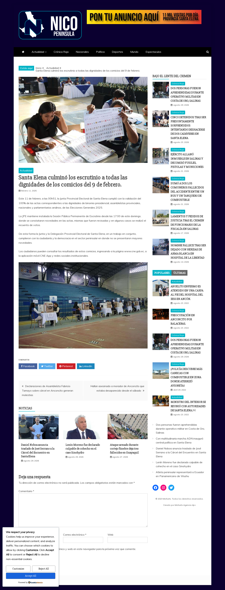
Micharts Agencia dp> (185, 505)
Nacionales (82, 51)
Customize (18, 568)
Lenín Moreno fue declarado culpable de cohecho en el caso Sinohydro (83, 448)
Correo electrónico (74, 534)
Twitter (48, 366)
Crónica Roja (61, 51)
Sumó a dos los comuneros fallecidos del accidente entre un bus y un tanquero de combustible (187, 192)
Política (100, 51)
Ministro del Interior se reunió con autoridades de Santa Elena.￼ (188, 406)
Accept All (30, 575)
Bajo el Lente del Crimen (172, 76)
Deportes (117, 51)
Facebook (29, 366)
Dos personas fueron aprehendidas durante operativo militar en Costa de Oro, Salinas (180, 428)
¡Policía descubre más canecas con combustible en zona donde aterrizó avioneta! (186, 377)
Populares (162, 273)
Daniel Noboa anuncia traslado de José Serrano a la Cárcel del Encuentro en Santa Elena (37, 450)
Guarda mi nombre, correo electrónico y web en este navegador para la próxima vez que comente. (78, 549)
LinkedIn (87, 366)
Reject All (44, 568)
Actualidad (38, 51)
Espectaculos (153, 51)
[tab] (162, 273)
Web (110, 534)
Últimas (179, 273)
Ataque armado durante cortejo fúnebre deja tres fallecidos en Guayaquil (124, 448)
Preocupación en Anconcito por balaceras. (183, 319)
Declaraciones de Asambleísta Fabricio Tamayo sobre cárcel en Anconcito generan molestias (47, 390)
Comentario (26, 491)
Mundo (134, 51)
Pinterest (67, 366)
